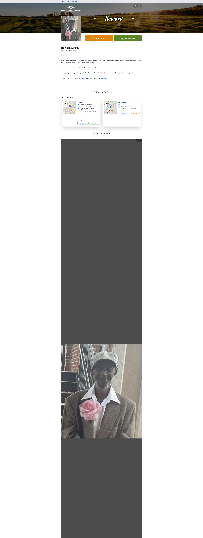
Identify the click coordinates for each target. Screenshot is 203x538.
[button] (70, 106)
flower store (104, 78)
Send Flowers (134, 113)
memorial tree (80, 78)
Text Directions (82, 123)
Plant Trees (93, 123)
